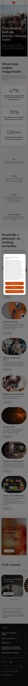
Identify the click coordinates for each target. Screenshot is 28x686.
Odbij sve (14, 287)
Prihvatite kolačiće (14, 283)
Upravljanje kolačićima (14, 291)
